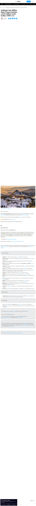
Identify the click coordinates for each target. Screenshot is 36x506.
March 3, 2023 (11, 326)
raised (31, 258)
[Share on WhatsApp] (16, 18)
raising (24, 288)
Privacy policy (6, 501)
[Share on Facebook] (11, 18)
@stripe (14, 311)
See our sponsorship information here (17, 241)
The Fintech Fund (5, 246)
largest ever (21, 304)
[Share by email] (9, 18)
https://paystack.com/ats (11, 239)
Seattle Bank (3, 214)
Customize (8, 504)
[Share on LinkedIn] (14, 18)
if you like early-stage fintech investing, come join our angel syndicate (13, 332)
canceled (7, 305)
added (26, 283)
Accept (4, 504)
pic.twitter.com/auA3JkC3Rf (26, 325)
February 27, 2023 (20, 317)
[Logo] (18, 1)
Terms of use (11, 501)
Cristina (20, 217)
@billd (26, 323)
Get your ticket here (25, 214)
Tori (24, 217)
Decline (14, 504)
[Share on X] (12, 18)
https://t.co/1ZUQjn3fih (6, 317)
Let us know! (13, 219)
